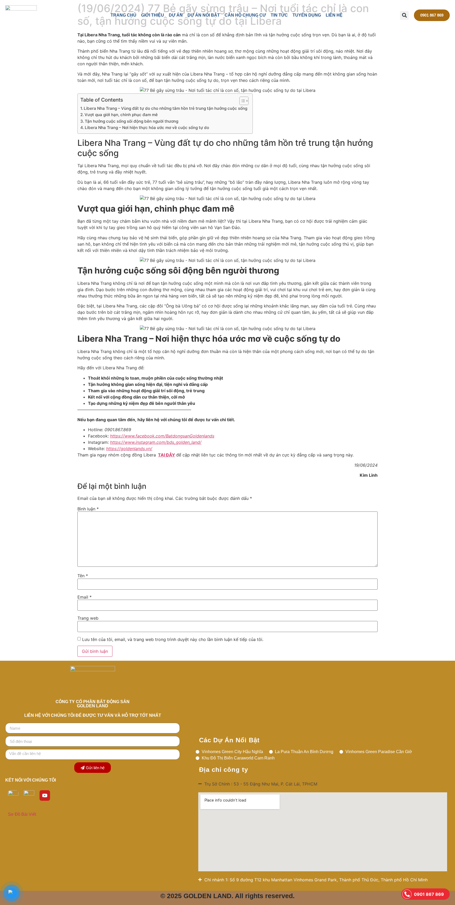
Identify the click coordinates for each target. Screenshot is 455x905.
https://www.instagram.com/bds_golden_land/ (155, 442)
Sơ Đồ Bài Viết (22, 814)
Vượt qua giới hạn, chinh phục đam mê (121, 114)
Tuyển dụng (307, 15)
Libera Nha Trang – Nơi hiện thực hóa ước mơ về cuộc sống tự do (147, 127)
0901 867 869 (429, 894)
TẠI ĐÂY (166, 455)
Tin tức (279, 15)
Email (84, 597)
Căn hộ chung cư (245, 15)
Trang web (87, 618)
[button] (404, 15)
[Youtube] (44, 795)
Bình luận (88, 509)
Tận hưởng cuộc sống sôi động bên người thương (131, 121)
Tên (82, 576)
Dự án (176, 15)
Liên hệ (334, 15)
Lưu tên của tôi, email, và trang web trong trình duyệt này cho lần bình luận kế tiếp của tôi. (172, 639)
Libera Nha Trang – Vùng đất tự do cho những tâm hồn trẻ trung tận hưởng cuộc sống (165, 108)
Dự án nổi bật (203, 15)
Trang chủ (123, 15)
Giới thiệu (152, 15)
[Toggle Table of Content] (241, 100)
